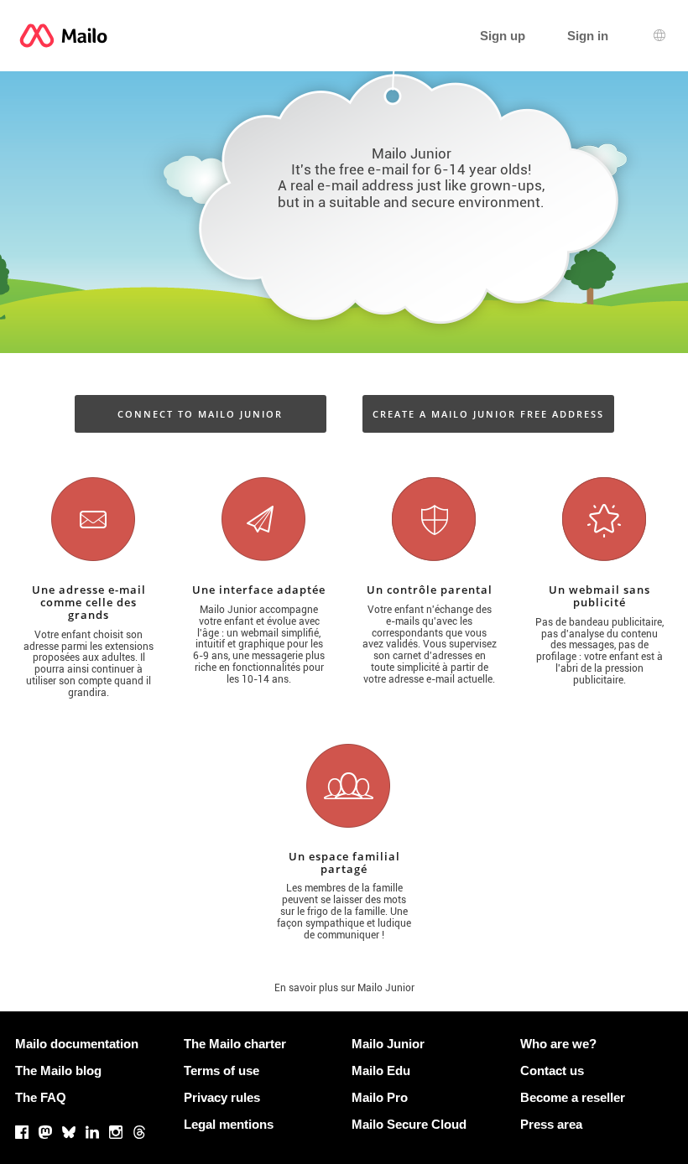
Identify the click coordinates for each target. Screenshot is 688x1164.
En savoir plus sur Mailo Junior (344, 988)
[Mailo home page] (63, 35)
